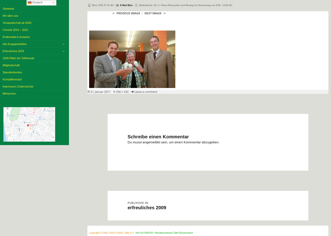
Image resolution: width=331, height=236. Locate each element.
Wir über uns (10, 15)
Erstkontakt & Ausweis (16, 37)
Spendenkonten (12, 72)
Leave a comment (145, 92)
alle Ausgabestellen (15, 44)
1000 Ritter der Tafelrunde (18, 58)
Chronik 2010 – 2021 (15, 29)
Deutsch (37, 2)
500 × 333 (122, 92)
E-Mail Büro (126, 5)
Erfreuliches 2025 (13, 51)
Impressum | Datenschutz (18, 86)
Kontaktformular (12, 79)
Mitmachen (9, 93)
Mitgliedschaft (11, 65)
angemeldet (151, 142)
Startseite (8, 8)
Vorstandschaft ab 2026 (17, 22)
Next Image (153, 13)
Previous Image (128, 13)
